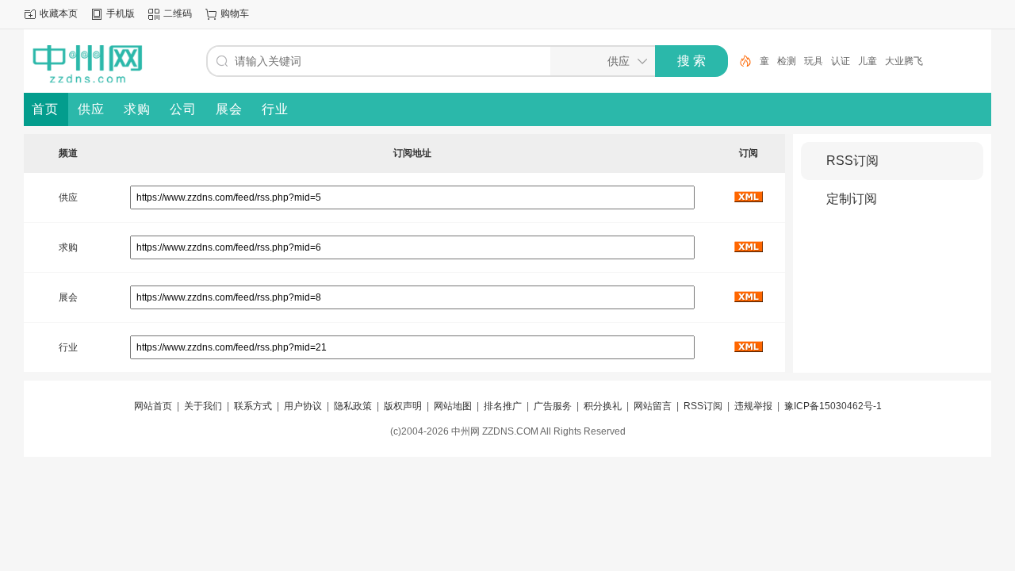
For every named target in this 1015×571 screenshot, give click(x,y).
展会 (68, 297)
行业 (68, 347)
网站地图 (453, 406)
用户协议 (303, 406)
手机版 (120, 13)
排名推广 (503, 406)
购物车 (234, 13)
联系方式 (253, 406)
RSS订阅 (852, 160)
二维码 (177, 13)
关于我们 (203, 406)
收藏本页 (59, 13)
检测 (786, 61)
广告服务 (553, 406)
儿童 (867, 61)
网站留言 (653, 406)
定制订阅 (851, 198)
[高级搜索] (740, 61)
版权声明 (403, 406)
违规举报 (753, 406)
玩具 (813, 61)
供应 (68, 197)
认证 (840, 61)
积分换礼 (603, 406)
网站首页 (153, 406)
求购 (68, 247)
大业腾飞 (904, 61)
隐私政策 (353, 406)
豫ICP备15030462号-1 (833, 406)
